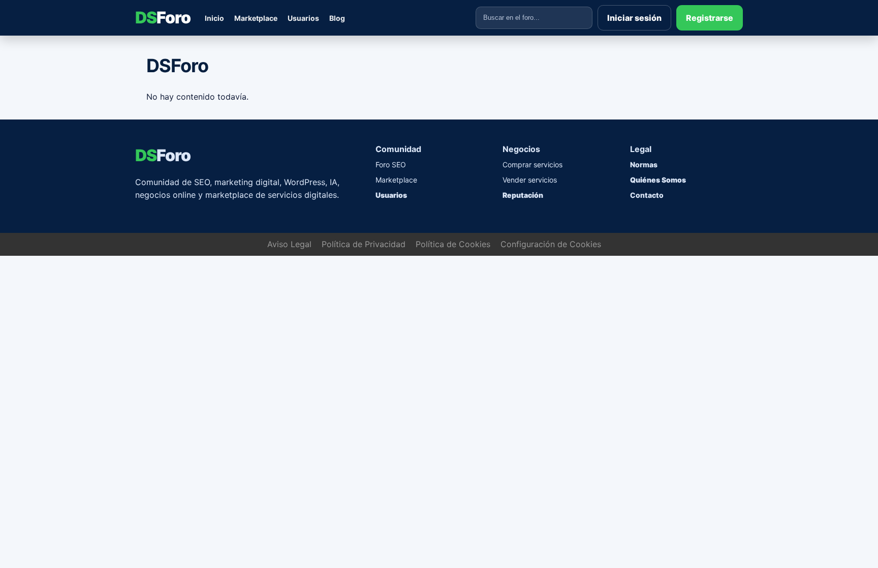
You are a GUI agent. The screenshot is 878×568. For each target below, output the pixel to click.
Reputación (523, 195)
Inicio (214, 18)
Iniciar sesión (634, 18)
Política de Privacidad (363, 244)
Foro (163, 17)
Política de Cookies (453, 244)
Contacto (647, 195)
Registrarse (709, 18)
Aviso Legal (289, 244)
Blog (337, 18)
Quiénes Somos (658, 179)
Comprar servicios (532, 164)
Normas (643, 164)
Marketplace (255, 18)
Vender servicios (530, 179)
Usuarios (303, 18)
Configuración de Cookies (550, 244)
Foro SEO (390, 164)
